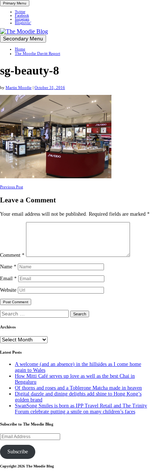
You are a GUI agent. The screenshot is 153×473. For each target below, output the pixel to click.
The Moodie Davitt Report (37, 53)
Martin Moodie (19, 87)
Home (20, 49)
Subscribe (17, 451)
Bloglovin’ (23, 23)
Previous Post (11, 187)
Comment (12, 255)
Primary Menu (14, 3)
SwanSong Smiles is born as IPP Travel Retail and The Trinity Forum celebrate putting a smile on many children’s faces (81, 408)
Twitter (20, 12)
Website (8, 290)
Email (8, 278)
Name (8, 266)
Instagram (22, 19)
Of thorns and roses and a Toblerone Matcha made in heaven (78, 388)
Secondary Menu (23, 39)
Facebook (22, 15)
